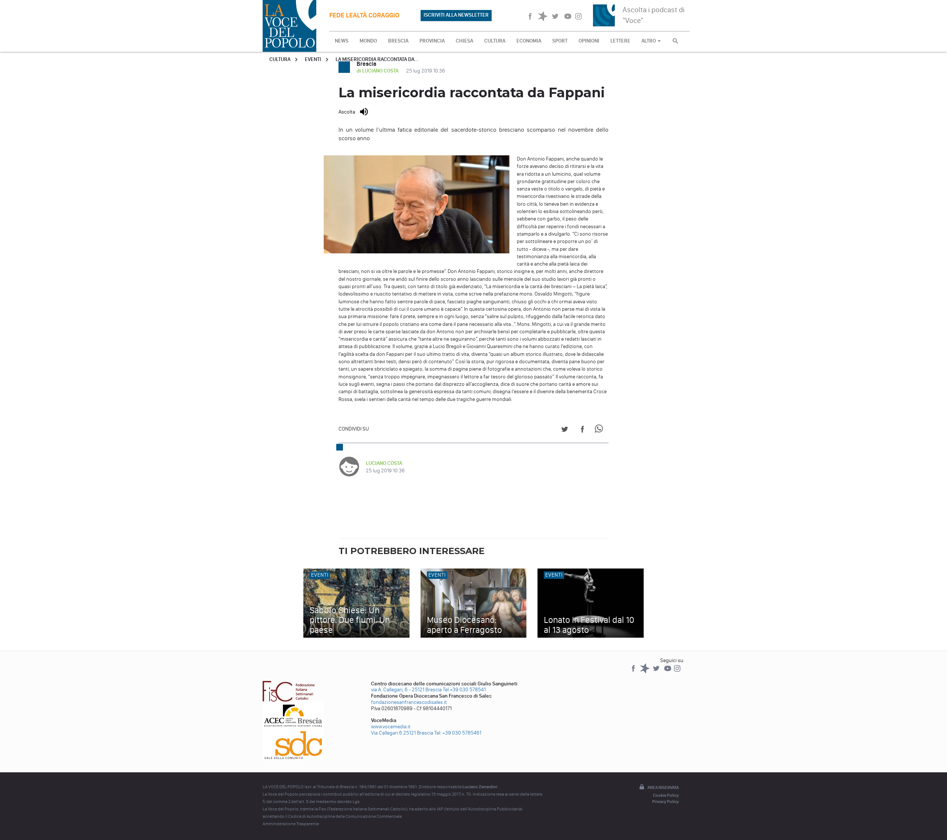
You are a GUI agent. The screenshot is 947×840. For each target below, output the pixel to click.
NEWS (341, 41)
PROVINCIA (432, 41)
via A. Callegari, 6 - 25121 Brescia (406, 689)
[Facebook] (634, 672)
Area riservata (663, 787)
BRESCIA (398, 41)
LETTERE (620, 41)
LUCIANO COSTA (384, 463)
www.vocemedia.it (391, 726)
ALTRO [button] (649, 41)
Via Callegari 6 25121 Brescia (402, 733)
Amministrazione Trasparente (291, 823)
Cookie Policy (666, 795)
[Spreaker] (645, 672)
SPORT (559, 41)
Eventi (313, 59)
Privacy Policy (665, 801)
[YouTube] (668, 672)
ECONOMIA (528, 41)
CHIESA (464, 41)
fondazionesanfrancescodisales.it (409, 702)
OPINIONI (589, 41)
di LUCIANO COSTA (378, 71)
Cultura (279, 59)
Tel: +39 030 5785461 (457, 733)
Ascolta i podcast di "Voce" (654, 15)
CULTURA (494, 41)
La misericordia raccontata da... (377, 59)
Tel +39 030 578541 (464, 689)
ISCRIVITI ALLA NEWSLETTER (456, 15)
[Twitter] (657, 672)
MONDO (368, 41)
